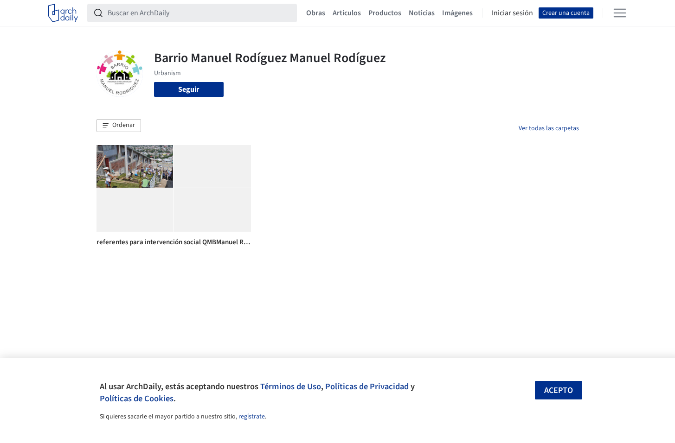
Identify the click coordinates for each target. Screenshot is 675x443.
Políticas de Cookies (137, 398)
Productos (384, 13)
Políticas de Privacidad (367, 386)
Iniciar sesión (512, 13)
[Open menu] (619, 13)
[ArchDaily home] (63, 13)
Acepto (558, 390)
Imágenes (457, 13)
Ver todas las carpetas (549, 128)
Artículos (347, 13)
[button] (118, 125)
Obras (315, 13)
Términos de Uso (290, 386)
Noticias (422, 13)
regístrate (251, 416)
